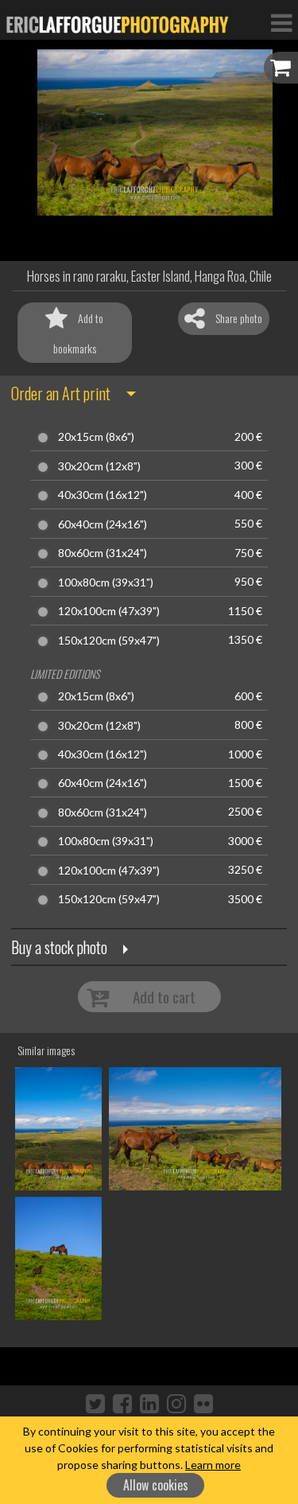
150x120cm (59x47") (109, 640)
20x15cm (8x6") (96, 437)
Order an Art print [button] (60, 393)
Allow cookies (155, 1484)
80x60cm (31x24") (102, 553)
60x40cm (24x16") (102, 524)
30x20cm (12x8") (99, 466)
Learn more (213, 1464)
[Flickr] (203, 1402)
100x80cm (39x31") (105, 582)
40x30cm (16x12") (102, 495)
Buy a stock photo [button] (59, 947)
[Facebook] (122, 1402)
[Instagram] (176, 1402)
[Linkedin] (149, 1402)
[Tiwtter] (95, 1402)
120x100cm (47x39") (109, 611)
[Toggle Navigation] (281, 22)
